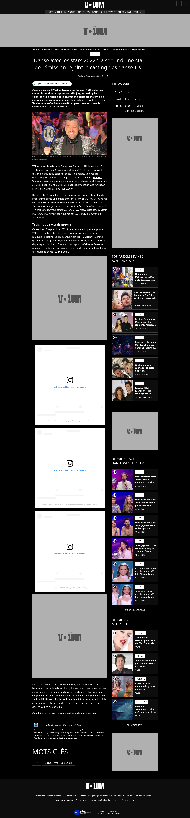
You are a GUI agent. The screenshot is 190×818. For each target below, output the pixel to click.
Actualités (55, 12)
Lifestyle (109, 12)
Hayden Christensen (128, 99)
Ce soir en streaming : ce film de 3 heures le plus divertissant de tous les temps (145, 712)
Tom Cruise (122, 92)
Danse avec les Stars (59, 762)
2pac (140, 105)
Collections (94, 12)
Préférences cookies (126, 800)
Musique (69, 12)
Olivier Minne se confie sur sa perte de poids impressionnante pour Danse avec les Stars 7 (145, 372)
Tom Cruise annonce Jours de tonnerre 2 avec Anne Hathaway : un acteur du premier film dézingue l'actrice (145, 669)
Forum (137, 12)
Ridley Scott (122, 105)
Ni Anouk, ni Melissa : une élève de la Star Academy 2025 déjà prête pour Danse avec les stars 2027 (145, 281)
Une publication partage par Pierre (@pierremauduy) (69, 421)
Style (81, 12)
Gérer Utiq (113, 800)
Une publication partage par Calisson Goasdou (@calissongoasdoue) (69, 504)
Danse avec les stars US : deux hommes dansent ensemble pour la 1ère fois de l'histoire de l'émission (145, 349)
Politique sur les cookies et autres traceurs (108, 796)
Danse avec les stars (69, 50)
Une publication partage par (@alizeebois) (70, 588)
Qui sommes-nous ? (70, 796)
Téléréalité (56, 50)
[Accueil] (95, 5)
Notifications (102, 800)
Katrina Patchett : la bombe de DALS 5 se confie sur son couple (145, 295)
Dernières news (45, 50)
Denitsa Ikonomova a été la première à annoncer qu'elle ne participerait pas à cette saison (69, 181)
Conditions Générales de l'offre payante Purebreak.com (76, 800)
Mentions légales (85, 796)
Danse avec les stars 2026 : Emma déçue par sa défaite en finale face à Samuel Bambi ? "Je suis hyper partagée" (145, 506)
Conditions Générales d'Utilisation (48, 796)
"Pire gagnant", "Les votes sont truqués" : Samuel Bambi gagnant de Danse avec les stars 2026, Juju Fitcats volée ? (145, 552)
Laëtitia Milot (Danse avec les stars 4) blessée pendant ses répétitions (143, 394)
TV (36, 762)
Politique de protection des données (139, 796)
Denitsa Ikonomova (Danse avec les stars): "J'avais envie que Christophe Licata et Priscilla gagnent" (145, 326)
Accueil (34, 50)
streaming (124, 12)
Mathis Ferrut (48, 725)
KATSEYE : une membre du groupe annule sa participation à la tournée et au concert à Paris (145, 690)
